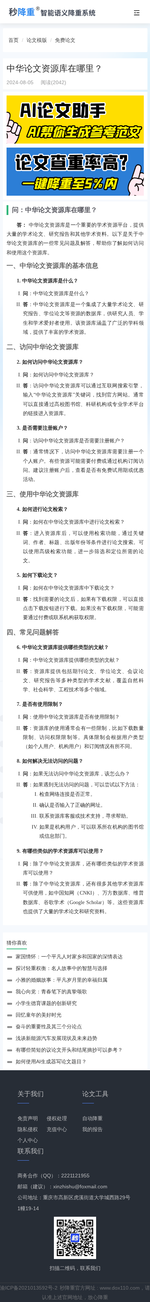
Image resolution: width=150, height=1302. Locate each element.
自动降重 (92, 1118)
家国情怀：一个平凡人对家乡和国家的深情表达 (69, 956)
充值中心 (57, 1129)
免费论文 (65, 40)
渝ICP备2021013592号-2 (29, 1288)
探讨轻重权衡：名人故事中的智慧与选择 (61, 968)
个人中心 (27, 1140)
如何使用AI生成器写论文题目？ (51, 1061)
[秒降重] (58, 11)
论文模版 (37, 40)
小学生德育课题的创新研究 (46, 1003)
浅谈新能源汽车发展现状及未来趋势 (56, 1038)
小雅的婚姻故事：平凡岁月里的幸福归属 (61, 980)
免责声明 (27, 1118)
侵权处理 (57, 1118)
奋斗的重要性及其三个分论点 (49, 1026)
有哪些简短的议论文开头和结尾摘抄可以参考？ (69, 1050)
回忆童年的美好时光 (39, 1015)
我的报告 (92, 1129)
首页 (13, 40)
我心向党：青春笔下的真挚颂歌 (51, 991)
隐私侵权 (27, 1129)
